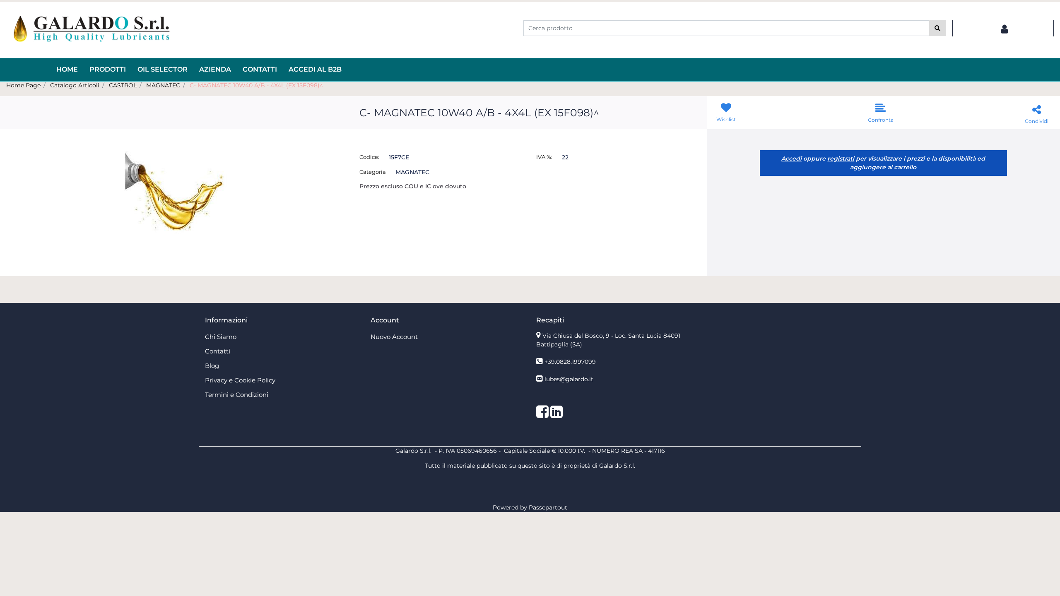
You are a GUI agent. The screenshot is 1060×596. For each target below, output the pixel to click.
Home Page (23, 85)
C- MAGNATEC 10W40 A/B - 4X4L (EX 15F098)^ (256, 85)
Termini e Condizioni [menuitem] (236, 395)
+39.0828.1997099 (570, 361)
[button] (937, 28)
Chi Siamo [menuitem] (220, 337)
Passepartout (548, 507)
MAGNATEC (163, 85)
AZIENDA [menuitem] (215, 69)
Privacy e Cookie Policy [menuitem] (240, 380)
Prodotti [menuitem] (107, 69)
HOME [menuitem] (67, 69)
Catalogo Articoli (74, 85)
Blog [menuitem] (212, 366)
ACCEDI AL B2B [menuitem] (315, 69)
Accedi (791, 158)
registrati (840, 158)
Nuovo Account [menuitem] (394, 337)
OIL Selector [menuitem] (162, 69)
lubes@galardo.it (568, 379)
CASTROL (123, 85)
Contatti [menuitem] (260, 69)
